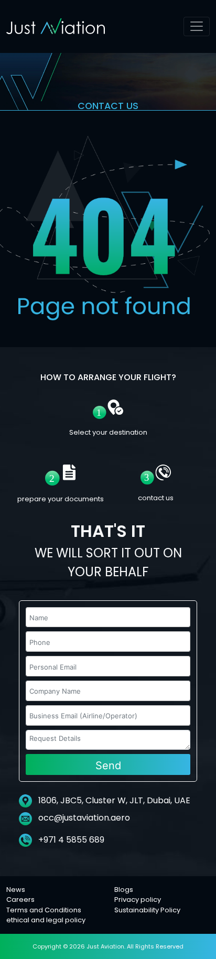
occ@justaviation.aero (84, 818)
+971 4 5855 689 (70, 840)
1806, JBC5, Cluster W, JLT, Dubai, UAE (113, 800)
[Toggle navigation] (196, 26)
